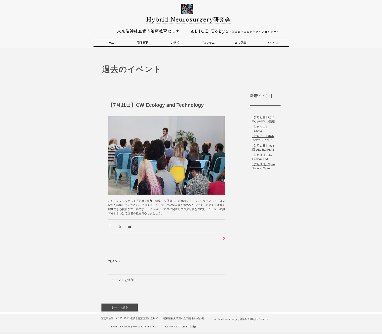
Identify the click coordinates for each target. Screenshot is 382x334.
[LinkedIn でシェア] (129, 226)
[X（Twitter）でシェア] (120, 226)
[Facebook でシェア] (110, 226)
